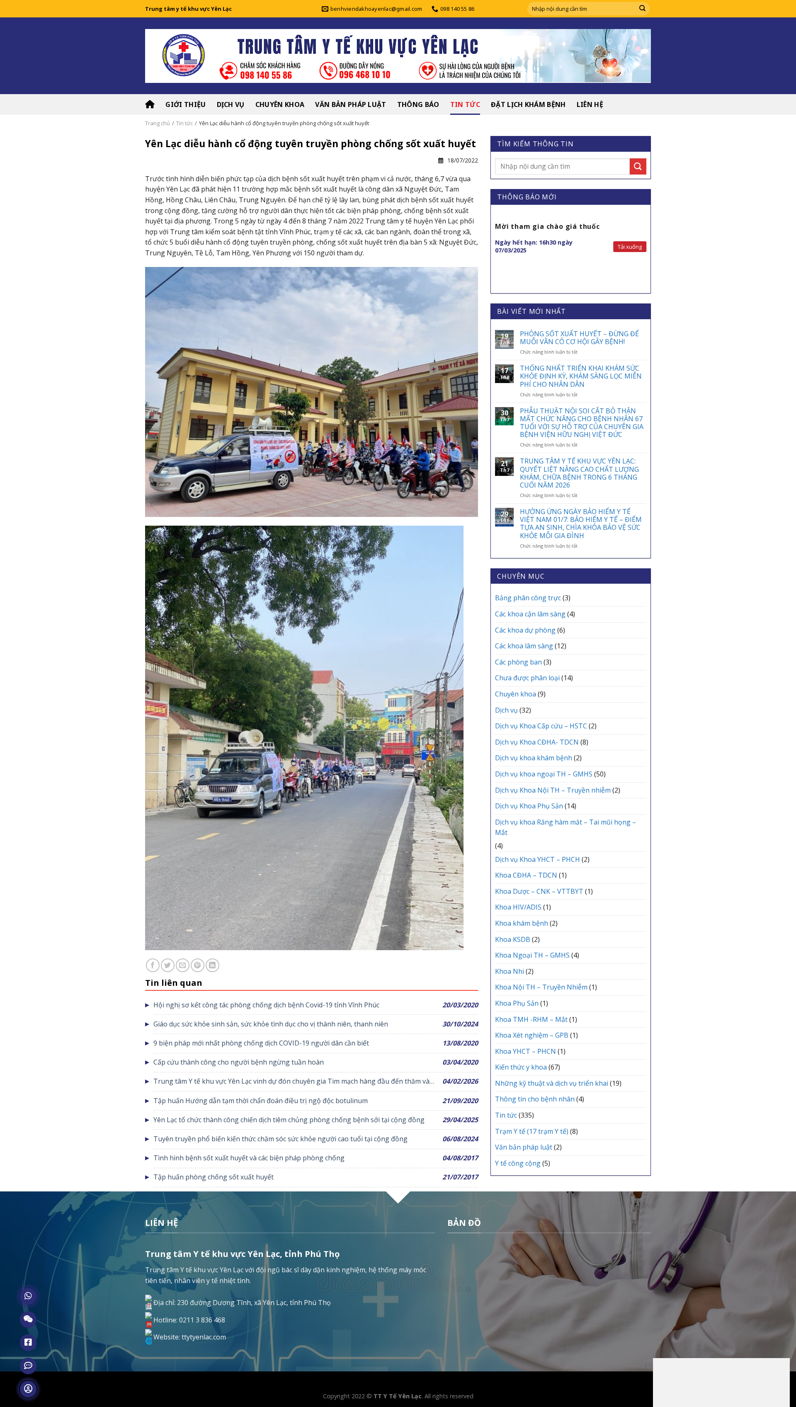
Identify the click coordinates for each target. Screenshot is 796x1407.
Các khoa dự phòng (525, 630)
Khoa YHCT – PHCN (525, 1051)
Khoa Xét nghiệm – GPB (531, 1035)
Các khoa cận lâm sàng (530, 614)
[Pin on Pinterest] (197, 965)
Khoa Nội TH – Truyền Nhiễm (541, 987)
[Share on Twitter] (168, 965)
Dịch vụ (231, 104)
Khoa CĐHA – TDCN (526, 875)
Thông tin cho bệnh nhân (535, 1099)
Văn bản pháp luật (350, 104)
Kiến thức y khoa (521, 1067)
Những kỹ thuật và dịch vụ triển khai (551, 1083)
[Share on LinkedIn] (212, 965)
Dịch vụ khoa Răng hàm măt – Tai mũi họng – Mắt (565, 827)
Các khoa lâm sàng (524, 645)
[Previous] (495, 249)
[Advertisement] (721, 1381)
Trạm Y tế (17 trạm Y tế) (531, 1131)
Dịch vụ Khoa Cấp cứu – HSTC (541, 725)
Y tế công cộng (518, 1163)
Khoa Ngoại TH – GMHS (532, 955)
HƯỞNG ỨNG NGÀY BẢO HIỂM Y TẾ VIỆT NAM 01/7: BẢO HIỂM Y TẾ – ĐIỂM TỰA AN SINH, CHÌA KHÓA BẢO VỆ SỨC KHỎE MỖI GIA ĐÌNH (581, 524)
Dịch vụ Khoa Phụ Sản (529, 805)
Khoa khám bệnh (521, 923)
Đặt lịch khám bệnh (528, 104)
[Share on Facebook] (153, 965)
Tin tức (465, 104)
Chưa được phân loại (527, 677)
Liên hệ (590, 104)
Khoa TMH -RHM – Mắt (531, 1019)
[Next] (646, 249)
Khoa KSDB (512, 939)
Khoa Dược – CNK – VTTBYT (539, 891)
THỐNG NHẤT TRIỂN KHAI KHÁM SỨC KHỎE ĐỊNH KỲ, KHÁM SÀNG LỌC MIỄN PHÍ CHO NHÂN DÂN (581, 376)
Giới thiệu (185, 104)
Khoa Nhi (509, 971)
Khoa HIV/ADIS (518, 907)
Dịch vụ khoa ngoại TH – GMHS (543, 774)
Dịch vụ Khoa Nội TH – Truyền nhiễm (553, 790)
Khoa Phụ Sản (517, 1003)
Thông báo (418, 104)
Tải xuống (630, 246)
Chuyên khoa (280, 104)
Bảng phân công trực (528, 597)
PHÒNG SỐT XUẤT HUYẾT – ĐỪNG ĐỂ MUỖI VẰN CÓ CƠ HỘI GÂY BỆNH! (579, 338)
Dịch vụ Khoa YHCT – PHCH (537, 859)
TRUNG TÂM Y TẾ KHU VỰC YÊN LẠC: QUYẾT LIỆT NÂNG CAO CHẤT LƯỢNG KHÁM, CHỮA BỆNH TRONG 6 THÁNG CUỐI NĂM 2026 (579, 473)
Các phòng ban (518, 662)
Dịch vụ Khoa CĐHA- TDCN (537, 742)
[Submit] (642, 8)
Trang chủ (157, 123)
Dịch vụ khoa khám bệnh (533, 757)
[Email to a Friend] (182, 965)
